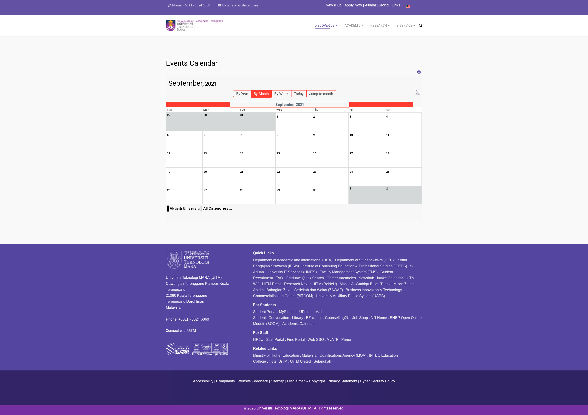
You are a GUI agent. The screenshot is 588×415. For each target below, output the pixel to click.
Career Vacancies (341, 278)
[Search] (417, 93)
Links (396, 5)
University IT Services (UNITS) (292, 272)
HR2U (258, 340)
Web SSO (316, 340)
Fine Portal (296, 340)
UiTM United (300, 361)
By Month (261, 94)
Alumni (371, 5)
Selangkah (322, 361)
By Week (281, 94)
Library (297, 318)
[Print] (419, 72)
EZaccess (314, 318)
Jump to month (321, 94)
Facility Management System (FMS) (348, 272)
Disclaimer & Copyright (306, 381)
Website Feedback (252, 381)
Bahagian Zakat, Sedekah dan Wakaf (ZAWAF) (304, 290)
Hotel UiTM (278, 361)
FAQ (279, 278)
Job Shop (360, 318)
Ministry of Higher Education (276, 355)
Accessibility (203, 381)
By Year (242, 94)
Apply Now (353, 5)
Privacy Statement (342, 381)
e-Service (404, 25)
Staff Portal (275, 340)
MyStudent (288, 312)
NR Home (379, 318)
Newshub (366, 278)
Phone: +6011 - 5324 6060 (191, 5)
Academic (353, 25)
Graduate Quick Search (305, 278)
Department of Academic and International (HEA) (292, 260)
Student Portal (264, 312)
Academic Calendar (298, 324)
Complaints (225, 381)
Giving (384, 5)
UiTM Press (271, 284)
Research (378, 25)
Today (299, 94)
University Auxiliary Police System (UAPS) (350, 296)
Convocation (279, 318)
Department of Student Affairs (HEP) (364, 260)
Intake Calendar (390, 278)
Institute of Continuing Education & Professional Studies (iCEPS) (354, 266)
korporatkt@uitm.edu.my (240, 5)
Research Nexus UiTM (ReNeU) (310, 284)
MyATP (333, 340)
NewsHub (334, 5)
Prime (346, 340)
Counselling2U (337, 318)
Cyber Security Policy (377, 381)
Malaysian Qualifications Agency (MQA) (334, 355)
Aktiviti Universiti (185, 208)
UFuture (306, 312)
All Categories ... (217, 208)
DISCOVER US (325, 25)
